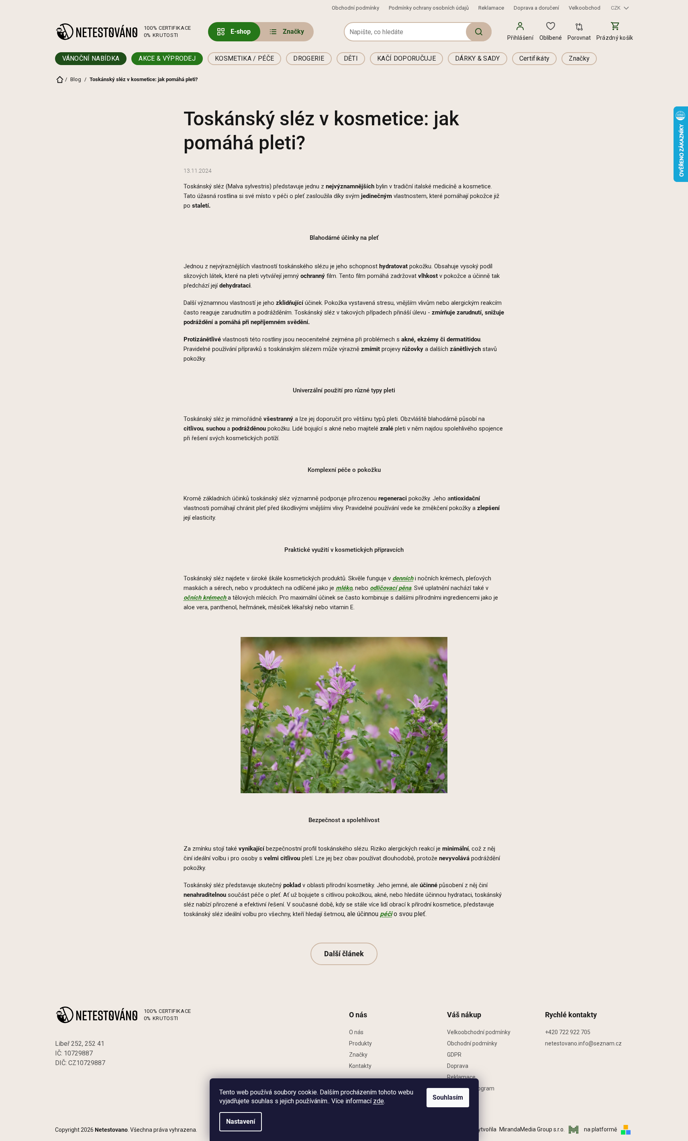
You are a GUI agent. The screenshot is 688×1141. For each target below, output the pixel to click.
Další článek (344, 953)
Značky (358, 1054)
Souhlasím (448, 1097)
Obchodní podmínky (355, 8)
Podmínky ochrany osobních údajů (429, 8)
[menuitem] (286, 32)
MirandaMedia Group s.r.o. (532, 1129)
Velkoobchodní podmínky (478, 1032)
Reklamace (491, 8)
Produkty (360, 1043)
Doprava (457, 1066)
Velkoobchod (584, 8)
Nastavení (240, 1121)
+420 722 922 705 (567, 1032)
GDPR (454, 1054)
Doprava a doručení (536, 8)
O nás (356, 1032)
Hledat (479, 31)
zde (378, 1101)
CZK (616, 8)
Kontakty (360, 1066)
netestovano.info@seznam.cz (583, 1043)
